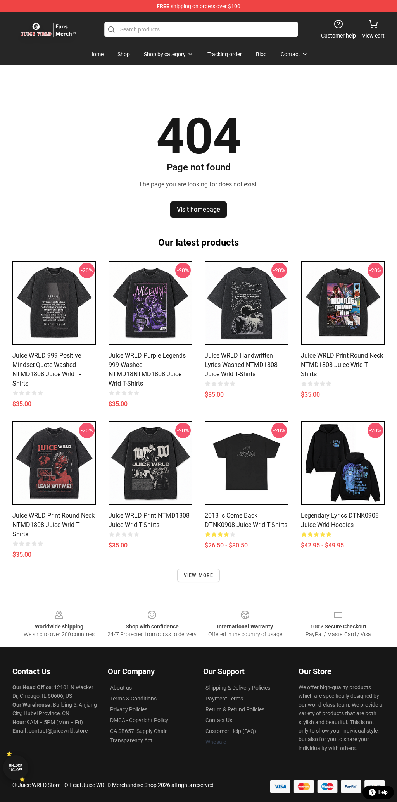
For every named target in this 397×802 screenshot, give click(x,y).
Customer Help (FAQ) (230, 731)
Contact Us (218, 720)
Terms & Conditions (133, 698)
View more (199, 575)
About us (121, 688)
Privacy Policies (128, 709)
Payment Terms (224, 698)
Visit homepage (198, 209)
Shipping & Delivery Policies (237, 688)
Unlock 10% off (15, 768)
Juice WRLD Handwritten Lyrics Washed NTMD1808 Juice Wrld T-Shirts (241, 365)
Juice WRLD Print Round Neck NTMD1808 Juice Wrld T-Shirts (342, 365)
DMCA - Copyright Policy (139, 720)
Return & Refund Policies (234, 709)
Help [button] (383, 792)
